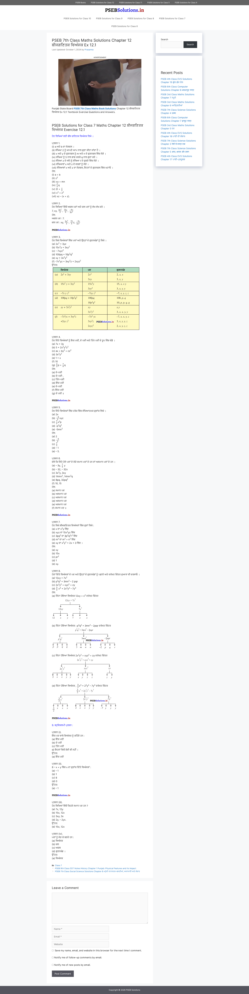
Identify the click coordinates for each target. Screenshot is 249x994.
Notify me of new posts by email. (72, 965)
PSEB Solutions (133, 990)
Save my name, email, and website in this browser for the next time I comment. (98, 950)
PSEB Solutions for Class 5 (158, 2)
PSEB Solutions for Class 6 (124, 26)
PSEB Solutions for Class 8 (141, 18)
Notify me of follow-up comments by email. (78, 957)
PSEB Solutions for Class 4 (186, 2)
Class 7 (58, 865)
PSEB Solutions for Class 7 (172, 18)
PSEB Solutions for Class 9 (109, 18)
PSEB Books (80, 2)
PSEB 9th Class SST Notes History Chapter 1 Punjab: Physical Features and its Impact (95, 868)
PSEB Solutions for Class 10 (77, 18)
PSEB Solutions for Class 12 (102, 2)
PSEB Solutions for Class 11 (130, 2)
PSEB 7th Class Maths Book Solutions (95, 108)
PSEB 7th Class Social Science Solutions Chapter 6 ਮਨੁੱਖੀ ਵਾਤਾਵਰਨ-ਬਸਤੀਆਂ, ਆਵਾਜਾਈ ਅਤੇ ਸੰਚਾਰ (97, 871)
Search (164, 39)
